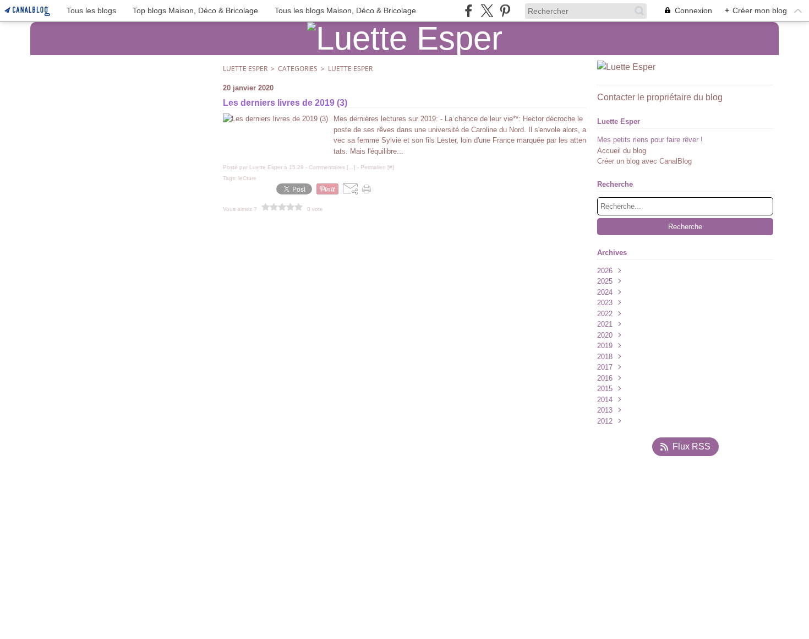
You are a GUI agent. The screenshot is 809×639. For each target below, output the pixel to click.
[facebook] (468, 10)
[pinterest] (505, 10)
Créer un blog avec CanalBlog (644, 161)
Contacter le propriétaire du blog (660, 97)
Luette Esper (245, 68)
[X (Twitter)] (487, 10)
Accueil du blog (621, 151)
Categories (298, 68)
